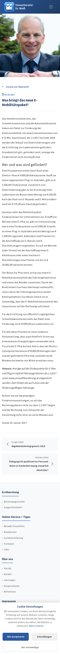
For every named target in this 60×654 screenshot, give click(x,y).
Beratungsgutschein (14, 501)
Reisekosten (10, 532)
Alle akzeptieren (15, 636)
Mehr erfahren (36, 625)
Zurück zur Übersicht (17, 86)
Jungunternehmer (13, 507)
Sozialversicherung (13, 537)
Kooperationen (12, 585)
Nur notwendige (30, 647)
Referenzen (10, 591)
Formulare (9, 543)
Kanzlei (7, 568)
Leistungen (9, 580)
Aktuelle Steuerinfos (14, 526)
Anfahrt (8, 574)
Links (6, 549)
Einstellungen (44, 636)
